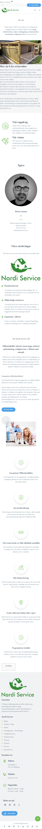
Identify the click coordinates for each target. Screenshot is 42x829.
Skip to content (5, 2)
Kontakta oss (8, 749)
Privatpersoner (9, 737)
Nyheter (6, 743)
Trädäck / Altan (9, 724)
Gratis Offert (35, 5)
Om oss (6, 746)
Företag (6, 740)
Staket (6, 727)
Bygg (6, 721)
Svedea (31, 98)
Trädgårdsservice (9, 734)
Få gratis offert (8, 409)
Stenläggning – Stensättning (13, 730)
